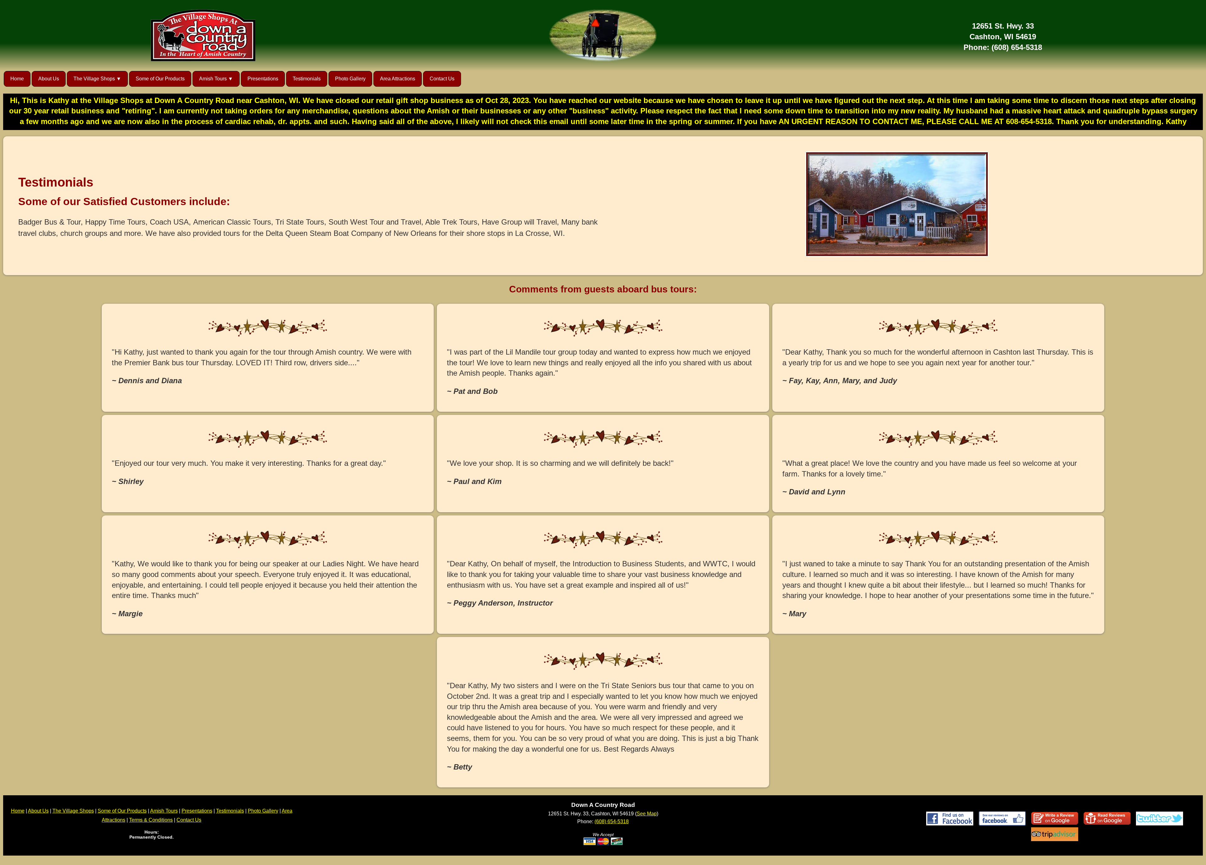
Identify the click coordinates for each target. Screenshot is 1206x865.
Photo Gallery (350, 78)
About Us (48, 78)
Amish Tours (164, 810)
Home (17, 78)
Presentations (262, 78)
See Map (647, 813)
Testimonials (307, 78)
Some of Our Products (160, 78)
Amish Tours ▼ (216, 78)
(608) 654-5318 (1016, 47)
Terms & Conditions (151, 820)
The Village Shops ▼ (97, 78)
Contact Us (442, 78)
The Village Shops (73, 810)
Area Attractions (397, 78)
